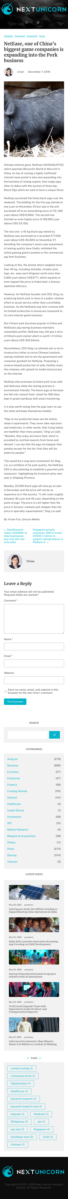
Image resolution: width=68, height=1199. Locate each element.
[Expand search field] (38, 22)
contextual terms (23, 1075)
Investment (32, 36)
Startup (12, 855)
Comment (10, 600)
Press (42, 36)
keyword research (23, 1098)
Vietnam (12, 861)
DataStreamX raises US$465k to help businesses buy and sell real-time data (15, 536)
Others (11, 842)
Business (9, 36)
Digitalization (21, 1083)
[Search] (54, 735)
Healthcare (14, 804)
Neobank (41, 1114)
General (12, 797)
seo (41, 1121)
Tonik (48, 1136)
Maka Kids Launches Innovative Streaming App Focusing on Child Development (33, 943)
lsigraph (17, 1114)
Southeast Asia (22, 1136)
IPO (9, 823)
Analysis (12, 759)
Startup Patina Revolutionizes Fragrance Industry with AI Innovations (32, 975)
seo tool (17, 1129)
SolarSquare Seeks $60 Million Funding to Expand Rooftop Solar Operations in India (33, 910)
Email (8, 656)
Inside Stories (15, 810)
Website (9, 672)
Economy (13, 771)
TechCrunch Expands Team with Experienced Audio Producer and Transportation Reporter (28, 1009)
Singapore (42, 1129)
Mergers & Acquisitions (21, 836)
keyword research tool (26, 1106)
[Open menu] (27, 22)
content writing (22, 1068)
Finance (12, 784)
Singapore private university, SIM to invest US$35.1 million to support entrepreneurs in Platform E (48, 536)
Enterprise (20, 36)
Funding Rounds (17, 791)
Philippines (19, 1121)
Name (8, 639)
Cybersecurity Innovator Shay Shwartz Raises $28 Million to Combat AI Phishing (33, 1043)
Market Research (17, 829)
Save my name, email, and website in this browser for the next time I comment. (33, 691)
